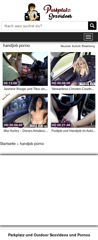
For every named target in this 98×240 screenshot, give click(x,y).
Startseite (8, 143)
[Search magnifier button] (92, 25)
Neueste (66, 46)
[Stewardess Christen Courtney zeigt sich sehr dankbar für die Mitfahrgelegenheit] (73, 69)
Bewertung (88, 46)
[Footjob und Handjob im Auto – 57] (73, 110)
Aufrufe (76, 46)
